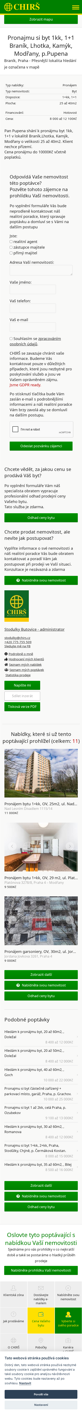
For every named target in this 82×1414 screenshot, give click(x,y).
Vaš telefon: (20, 300)
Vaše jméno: (21, 281)
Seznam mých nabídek (25, 664)
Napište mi (22, 685)
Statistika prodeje (17, 675)
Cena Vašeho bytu (41, 1323)
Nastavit (25, 1383)
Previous (12, 772)
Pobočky (41, 1347)
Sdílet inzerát (22, 696)
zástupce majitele (28, 247)
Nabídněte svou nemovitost (44, 580)
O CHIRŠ (14, 1347)
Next (70, 772)
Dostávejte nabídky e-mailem (41, 1299)
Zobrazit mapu (41, 19)
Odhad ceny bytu (41, 517)
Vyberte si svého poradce (68, 1323)
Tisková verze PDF (22, 706)
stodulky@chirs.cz (17, 638)
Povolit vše (41, 1394)
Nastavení (41, 1404)
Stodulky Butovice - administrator (34, 629)
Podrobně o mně (21, 654)
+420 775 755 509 (18, 642)
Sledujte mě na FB (17, 646)
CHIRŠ (22, 7)
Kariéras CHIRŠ (68, 1349)
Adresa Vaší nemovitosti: (32, 262)
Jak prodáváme (13, 1321)
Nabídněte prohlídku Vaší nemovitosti (41, 1270)
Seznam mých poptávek (26, 670)
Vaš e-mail (19, 319)
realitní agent (24, 241)
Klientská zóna (13, 1295)
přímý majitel (24, 252)
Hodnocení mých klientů (26, 659)
